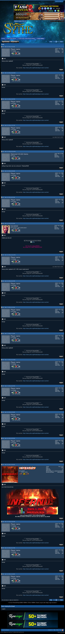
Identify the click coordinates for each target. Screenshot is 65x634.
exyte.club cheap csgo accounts (48, 602)
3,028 (62, 226)
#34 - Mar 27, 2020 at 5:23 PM (8, 385)
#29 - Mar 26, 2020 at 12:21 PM (8, 254)
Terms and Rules (61, 632)
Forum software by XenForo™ (12, 632)
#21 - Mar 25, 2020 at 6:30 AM (8, 46)
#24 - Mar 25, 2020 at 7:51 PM (8, 125)
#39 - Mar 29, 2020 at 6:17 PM (8, 547)
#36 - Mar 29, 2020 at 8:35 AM (8, 438)
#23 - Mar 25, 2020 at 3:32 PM (8, 99)
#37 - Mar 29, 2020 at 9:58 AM (8, 464)
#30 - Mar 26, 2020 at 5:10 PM (8, 281)
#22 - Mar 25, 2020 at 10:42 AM (8, 72)
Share (61, 69)
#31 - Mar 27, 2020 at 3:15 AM (8, 307)
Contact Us (50, 629)
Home (57, 629)
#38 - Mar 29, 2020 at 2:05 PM (8, 521)
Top (60, 629)
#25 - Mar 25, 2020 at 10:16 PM (8, 151)
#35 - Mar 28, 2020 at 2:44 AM (8, 412)
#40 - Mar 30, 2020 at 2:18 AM (8, 574)
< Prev (51, 41)
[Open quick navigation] (63, 38)
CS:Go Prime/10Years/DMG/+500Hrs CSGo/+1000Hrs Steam (24, 602)
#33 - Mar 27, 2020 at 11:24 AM (8, 359)
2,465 (62, 467)
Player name (15, 49)
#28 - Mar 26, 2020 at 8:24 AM (8, 223)
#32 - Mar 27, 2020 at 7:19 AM (8, 333)
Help (54, 629)
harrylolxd (14, 226)
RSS (62, 630)
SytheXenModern (5, 629)
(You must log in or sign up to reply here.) (10, 599)
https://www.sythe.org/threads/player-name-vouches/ (36, 67)
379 (62, 49)
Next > (61, 41)
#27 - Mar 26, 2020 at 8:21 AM (8, 197)
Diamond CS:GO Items (19, 154)
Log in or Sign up (59, 1)
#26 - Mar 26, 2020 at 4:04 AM (8, 171)
